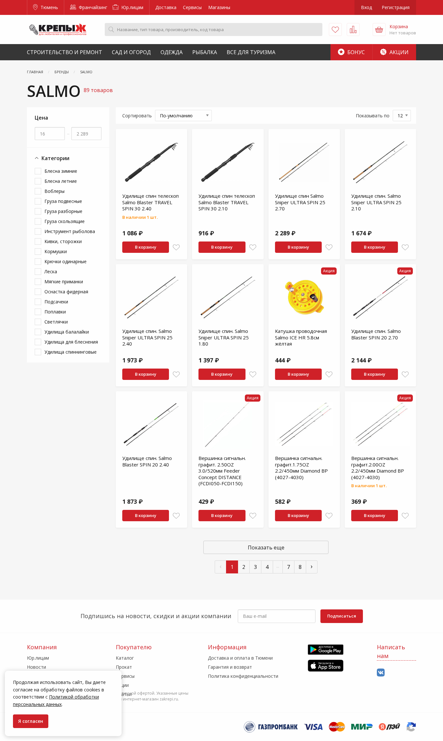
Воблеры (54, 191)
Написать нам (391, 651)
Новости (36, 667)
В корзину (145, 247)
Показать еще (266, 547)
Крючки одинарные (65, 261)
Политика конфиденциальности (243, 676)
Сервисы (192, 7)
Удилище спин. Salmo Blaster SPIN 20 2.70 (376, 334)
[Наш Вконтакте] (381, 672)
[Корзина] (379, 29)
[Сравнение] (353, 29)
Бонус (355, 52)
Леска (50, 271)
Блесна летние (60, 181)
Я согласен (30, 721)
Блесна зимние (60, 171)
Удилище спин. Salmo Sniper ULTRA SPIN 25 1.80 (223, 337)
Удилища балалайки (66, 332)
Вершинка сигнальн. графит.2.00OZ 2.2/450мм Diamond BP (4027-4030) (377, 467)
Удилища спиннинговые (70, 352)
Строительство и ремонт (64, 52)
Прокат (124, 667)
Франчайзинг (92, 7)
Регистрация (396, 7)
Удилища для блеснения (71, 342)
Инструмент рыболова (69, 231)
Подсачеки (56, 302)
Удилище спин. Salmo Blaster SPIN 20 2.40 (147, 461)
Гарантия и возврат (230, 667)
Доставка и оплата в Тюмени (240, 658)
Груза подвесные (63, 201)
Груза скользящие (64, 221)
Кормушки (55, 251)
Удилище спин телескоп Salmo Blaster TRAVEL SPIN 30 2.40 (150, 202)
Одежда (172, 52)
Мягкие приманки (63, 281)
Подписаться (341, 616)
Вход (366, 7)
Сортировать (137, 115)
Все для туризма (251, 52)
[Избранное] (335, 29)
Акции (398, 52)
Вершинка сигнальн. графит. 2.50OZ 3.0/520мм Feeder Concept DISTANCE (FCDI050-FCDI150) (222, 471)
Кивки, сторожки (63, 241)
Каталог (125, 658)
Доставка (165, 7)
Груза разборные (63, 211)
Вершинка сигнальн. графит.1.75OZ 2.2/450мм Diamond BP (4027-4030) (301, 467)
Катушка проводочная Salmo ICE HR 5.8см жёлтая (301, 337)
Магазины (219, 7)
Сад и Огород (131, 52)
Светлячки (56, 322)
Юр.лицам (131, 7)
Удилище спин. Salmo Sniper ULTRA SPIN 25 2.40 (147, 337)
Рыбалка (204, 52)
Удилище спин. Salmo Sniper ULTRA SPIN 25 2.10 (376, 202)
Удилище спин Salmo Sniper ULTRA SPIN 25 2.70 (300, 202)
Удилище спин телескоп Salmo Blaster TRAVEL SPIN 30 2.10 (226, 202)
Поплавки (55, 312)
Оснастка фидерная (66, 291)
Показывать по (372, 115)
